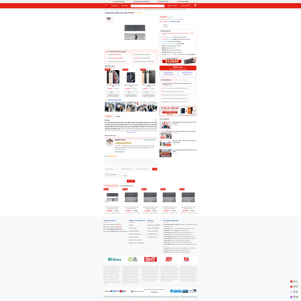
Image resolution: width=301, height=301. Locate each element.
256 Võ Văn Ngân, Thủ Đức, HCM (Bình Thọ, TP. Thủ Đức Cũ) (180, 248)
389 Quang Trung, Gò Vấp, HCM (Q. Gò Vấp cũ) (177, 240)
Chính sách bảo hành (134, 231)
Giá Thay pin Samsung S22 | (153, 271)
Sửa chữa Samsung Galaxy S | (189, 279)
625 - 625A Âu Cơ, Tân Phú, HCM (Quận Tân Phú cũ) (178, 242)
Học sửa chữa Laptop (152, 231)
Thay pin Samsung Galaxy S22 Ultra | (168, 266)
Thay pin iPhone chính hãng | (187, 268)
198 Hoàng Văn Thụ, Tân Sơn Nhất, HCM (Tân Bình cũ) (179, 238)
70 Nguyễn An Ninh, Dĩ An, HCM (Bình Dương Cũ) (177, 250)
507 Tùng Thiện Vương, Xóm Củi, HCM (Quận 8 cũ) (178, 234)
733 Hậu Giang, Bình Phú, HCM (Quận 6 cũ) (176, 230)
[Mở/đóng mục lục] (155, 120)
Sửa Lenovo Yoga (137, 9)
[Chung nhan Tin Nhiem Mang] (192, 291)
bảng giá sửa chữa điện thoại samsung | (188, 281)
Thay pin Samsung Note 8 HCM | (149, 273)
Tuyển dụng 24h (132, 228)
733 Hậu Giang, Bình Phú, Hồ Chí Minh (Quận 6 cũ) (173, 91)
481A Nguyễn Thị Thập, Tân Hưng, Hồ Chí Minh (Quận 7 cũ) (175, 95)
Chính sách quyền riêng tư (135, 234)
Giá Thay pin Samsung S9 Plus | (152, 279)
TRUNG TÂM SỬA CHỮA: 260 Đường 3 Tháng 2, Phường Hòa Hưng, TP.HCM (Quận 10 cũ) (177, 84)
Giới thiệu (131, 225)
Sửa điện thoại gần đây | (185, 266)
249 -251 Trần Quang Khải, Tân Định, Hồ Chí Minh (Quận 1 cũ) (176, 88)
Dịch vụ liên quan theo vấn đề (111, 185)
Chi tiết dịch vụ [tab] (109, 116)
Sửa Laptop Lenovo (126, 9)
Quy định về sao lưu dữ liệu (135, 240)
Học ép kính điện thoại (152, 234)
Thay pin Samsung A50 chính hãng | (170, 270)
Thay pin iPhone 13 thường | (109, 266)
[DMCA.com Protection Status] (185, 291)
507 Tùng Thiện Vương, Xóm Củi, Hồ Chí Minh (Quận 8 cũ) (175, 98)
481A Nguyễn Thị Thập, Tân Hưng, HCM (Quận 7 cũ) (178, 232)
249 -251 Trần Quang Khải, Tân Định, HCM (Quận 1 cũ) (178, 228)
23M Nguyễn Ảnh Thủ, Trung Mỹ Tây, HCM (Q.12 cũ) (179, 236)
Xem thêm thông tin (119, 151)
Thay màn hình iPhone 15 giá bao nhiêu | (131, 266)
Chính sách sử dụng (133, 237)
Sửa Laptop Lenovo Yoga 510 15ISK (152, 9)
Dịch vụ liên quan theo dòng (127, 185)
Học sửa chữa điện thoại (153, 228)
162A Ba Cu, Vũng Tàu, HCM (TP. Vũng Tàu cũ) (177, 252)
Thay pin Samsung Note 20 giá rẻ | (149, 281)
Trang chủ (106, 9)
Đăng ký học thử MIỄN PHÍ (153, 225)
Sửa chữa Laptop (115, 9)
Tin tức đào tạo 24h (152, 237)
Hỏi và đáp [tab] (117, 116)
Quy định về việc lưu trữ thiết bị (136, 243)
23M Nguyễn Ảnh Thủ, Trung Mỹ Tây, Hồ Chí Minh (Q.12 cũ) (175, 101)
